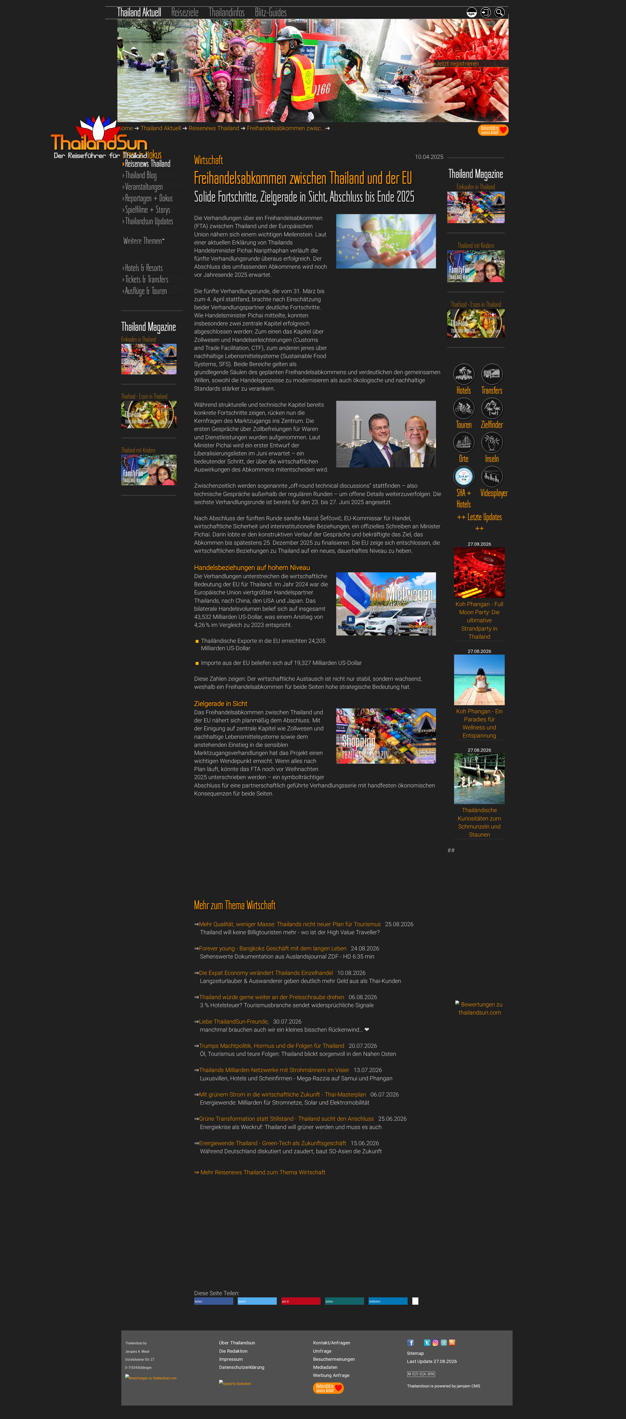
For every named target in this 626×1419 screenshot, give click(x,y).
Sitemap (415, 1353)
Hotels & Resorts (144, 268)
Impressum (231, 1359)
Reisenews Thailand (214, 128)
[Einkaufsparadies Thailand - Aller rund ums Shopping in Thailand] (386, 761)
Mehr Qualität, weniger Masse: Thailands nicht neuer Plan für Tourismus (290, 924)
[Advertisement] (480, 919)
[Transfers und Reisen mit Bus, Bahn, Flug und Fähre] (492, 374)
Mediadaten (325, 1367)
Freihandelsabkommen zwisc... (286, 128)
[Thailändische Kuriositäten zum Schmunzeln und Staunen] (479, 802)
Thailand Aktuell (139, 12)
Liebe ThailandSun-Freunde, (234, 1021)
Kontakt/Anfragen (331, 1343)
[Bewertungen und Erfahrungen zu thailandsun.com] (480, 1012)
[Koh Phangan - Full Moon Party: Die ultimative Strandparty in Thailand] (479, 596)
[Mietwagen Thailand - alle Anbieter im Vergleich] (386, 633)
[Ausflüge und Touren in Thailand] (464, 408)
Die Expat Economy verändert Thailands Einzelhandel (266, 972)
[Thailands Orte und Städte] (464, 442)
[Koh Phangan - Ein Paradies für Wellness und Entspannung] (479, 703)
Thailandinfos (227, 12)
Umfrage (322, 1351)
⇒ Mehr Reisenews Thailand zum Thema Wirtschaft (259, 1172)
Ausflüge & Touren (146, 291)
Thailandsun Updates (149, 221)
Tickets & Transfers (146, 279)
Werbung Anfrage (331, 1375)
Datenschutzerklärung (241, 1367)
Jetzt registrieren (457, 63)
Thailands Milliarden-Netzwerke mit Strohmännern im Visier (274, 1070)
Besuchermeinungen (334, 1359)
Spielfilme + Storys (147, 209)
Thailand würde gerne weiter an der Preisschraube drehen (271, 997)
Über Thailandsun (237, 1343)
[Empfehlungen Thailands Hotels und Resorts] (464, 374)
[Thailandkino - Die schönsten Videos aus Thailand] (492, 476)
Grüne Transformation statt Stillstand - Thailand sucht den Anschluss (286, 1118)
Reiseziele (185, 12)
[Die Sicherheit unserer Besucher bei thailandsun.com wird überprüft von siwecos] (235, 1384)
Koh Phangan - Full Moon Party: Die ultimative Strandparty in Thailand (479, 620)
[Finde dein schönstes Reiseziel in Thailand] (492, 408)
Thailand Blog (141, 175)
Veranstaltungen (144, 186)
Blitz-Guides (271, 12)
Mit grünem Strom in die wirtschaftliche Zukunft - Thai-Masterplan (282, 1094)
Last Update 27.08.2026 (432, 1361)
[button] (213, 1301)
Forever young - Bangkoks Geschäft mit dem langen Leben (273, 948)
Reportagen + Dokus (149, 198)
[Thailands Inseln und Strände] (492, 442)
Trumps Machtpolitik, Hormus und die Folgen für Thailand (271, 1045)
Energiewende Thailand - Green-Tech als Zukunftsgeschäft (272, 1143)
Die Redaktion (233, 1351)
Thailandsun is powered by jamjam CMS (443, 1386)
